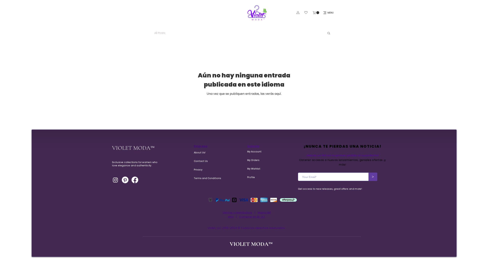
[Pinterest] (125, 180)
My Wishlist (253, 168)
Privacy (198, 169)
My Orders (253, 160)
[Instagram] (115, 180)
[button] (316, 12)
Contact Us (201, 161)
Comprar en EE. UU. (252, 217)
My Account (254, 151)
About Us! (199, 152)
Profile (251, 177)
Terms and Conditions (203, 178)
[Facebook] (135, 180)
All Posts (159, 33)
